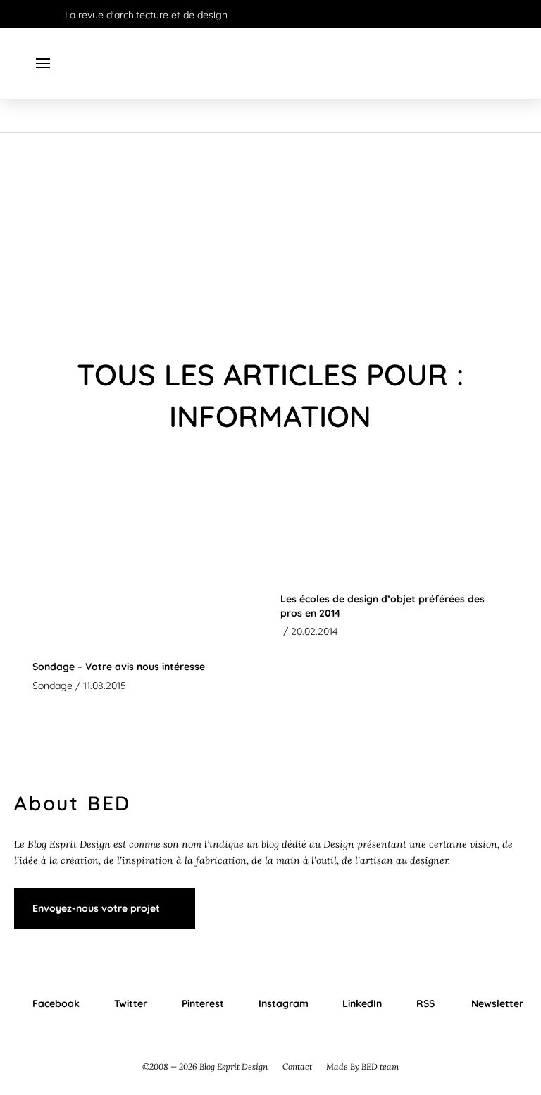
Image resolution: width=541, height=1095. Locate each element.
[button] (43, 63)
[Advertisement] (270, 239)
